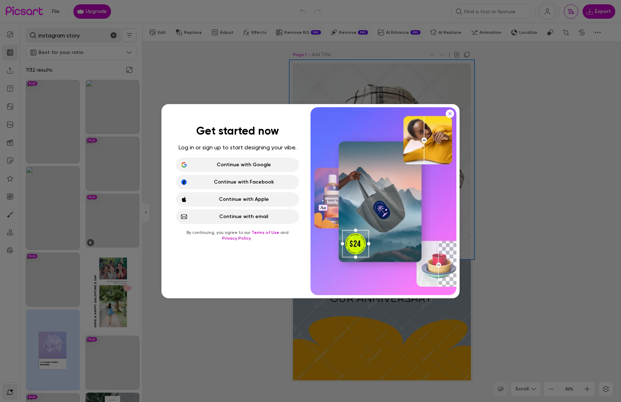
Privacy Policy (237, 238)
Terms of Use (266, 232)
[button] (310, 201)
